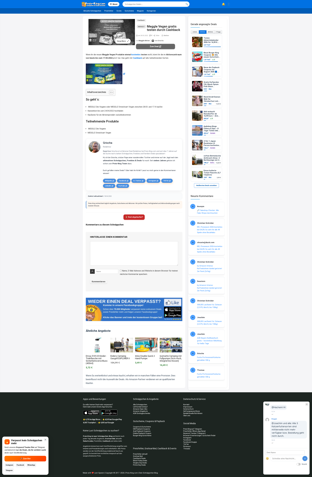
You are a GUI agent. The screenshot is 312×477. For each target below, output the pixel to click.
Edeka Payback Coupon (142, 433)
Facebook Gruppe (190, 442)
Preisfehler (108, 11)
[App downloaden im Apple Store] (91, 412)
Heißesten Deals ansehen (206, 185)
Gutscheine (129, 11)
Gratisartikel (110, 439)
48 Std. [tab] (210, 32)
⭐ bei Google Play (112, 419)
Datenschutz (188, 409)
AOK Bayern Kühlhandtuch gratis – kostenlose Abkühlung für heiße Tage (209, 341)
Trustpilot (89, 423)
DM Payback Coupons (141, 429)
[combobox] (156, 4)
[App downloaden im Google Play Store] (109, 412)
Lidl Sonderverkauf (140, 407)
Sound (304, 464)
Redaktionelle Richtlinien (192, 413)
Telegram (9, 470)
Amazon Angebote (140, 411)
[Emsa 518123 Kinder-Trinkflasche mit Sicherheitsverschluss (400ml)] (97, 339)
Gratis (119, 11)
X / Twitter (137, 181)
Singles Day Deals (140, 463)
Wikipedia (108, 181)
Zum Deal (154, 46)
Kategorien (151, 11)
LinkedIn (108, 186)
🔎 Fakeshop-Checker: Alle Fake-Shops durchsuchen (208, 211)
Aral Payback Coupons (142, 431)
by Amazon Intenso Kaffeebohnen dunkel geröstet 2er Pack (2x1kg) (209, 268)
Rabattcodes (88, 441)
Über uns (186, 416)
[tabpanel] (206, 108)
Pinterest (187, 446)
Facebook (122, 181)
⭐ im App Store (91, 419)
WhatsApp (31, 465)
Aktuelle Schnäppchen (92, 11)
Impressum (187, 407)
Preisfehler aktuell (140, 454)
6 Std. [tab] (195, 32)
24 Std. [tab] (202, 32)
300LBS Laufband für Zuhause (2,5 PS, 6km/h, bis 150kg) (209, 306)
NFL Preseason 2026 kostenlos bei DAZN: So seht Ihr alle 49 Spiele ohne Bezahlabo (209, 230)
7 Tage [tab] (218, 32)
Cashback (141, 20)
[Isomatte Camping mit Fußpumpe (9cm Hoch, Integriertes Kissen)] (171, 339)
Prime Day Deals (139, 465)
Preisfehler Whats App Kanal (194, 431)
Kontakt (186, 405)
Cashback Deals (139, 458)
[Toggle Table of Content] (110, 92)
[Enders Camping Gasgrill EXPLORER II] (121, 339)
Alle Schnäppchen (140, 405)
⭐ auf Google (106, 423)
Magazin (140, 11)
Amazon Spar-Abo (140, 409)
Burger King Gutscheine (142, 435)
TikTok (165, 181)
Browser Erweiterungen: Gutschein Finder (199, 435)
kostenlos (136, 54)
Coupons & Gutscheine (142, 427)
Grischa (107, 142)
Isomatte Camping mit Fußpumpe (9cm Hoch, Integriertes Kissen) (171, 358)
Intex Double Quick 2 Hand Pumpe (145, 357)
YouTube (121, 186)
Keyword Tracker (189, 433)
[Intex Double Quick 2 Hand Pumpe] (146, 339)
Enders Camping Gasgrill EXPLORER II (120, 357)
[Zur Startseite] (95, 4)
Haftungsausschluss (191, 411)
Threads (186, 449)
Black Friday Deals (140, 461)
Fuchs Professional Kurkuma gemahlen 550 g (208, 358)
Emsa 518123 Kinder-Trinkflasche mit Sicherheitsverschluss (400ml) (96, 360)
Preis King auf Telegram (192, 429)
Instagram (152, 181)
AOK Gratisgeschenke (141, 413)
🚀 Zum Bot (25, 459)
